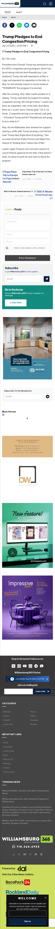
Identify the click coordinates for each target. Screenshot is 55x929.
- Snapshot (33, 720)
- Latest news (7, 724)
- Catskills (6, 720)
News (13, 17)
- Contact (6, 768)
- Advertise (6, 764)
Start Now (17, 303)
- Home (5, 743)
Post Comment (27, 258)
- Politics (5, 716)
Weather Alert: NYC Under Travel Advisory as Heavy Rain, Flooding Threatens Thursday (27, 822)
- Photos (32, 712)
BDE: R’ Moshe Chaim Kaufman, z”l (18, 191)
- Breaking (6, 712)
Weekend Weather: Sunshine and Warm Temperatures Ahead (25, 792)
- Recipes (33, 724)
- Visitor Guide (8, 751)
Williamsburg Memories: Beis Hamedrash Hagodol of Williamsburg (25, 800)
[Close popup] (45, 898)
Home (4, 17)
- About (5, 755)
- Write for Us (7, 759)
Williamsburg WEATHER (25, 11)
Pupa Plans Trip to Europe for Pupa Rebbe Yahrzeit (37, 173)
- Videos (32, 716)
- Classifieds (7, 747)
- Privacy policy (8, 772)
